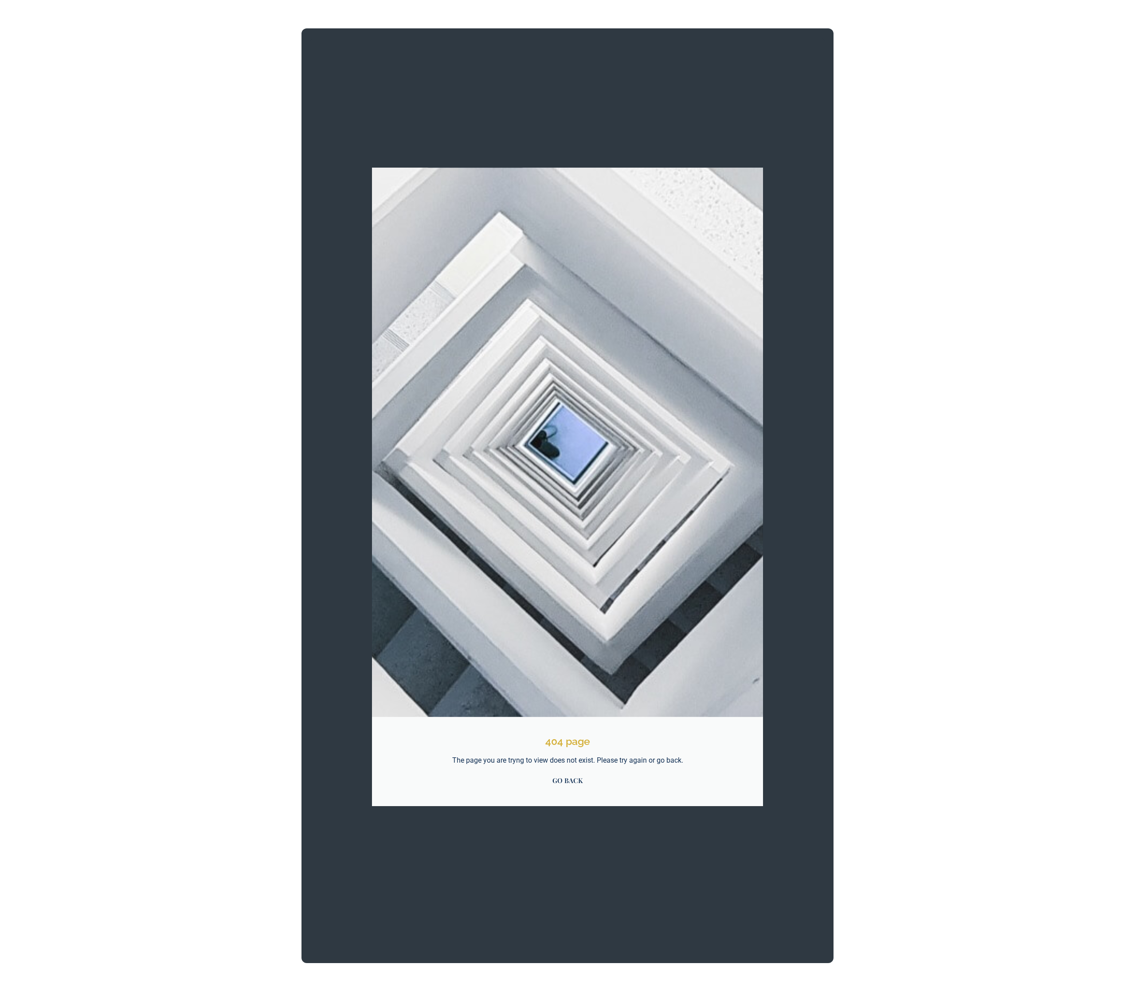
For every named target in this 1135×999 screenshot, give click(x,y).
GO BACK (567, 780)
